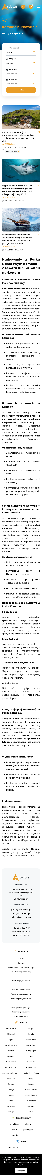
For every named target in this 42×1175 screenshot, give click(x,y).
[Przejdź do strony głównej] (10, 7)
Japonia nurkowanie (10, 1073)
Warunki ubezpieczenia (21, 994)
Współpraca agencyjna (21, 1007)
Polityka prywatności (21, 981)
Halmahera (11, 1062)
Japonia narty (13, 1147)
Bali (31, 1056)
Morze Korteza (31, 1089)
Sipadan (31, 1084)
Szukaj (21, 90)
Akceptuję (21, 1171)
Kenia (14, 1129)
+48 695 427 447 (21, 927)
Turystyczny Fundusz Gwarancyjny (21, 967)
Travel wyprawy (23, 1118)
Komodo (31, 1062)
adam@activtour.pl (21, 917)
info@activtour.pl (21, 913)
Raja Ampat (31, 1067)
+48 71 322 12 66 (21, 935)
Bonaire (31, 1034)
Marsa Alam (31, 1039)
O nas (21, 958)
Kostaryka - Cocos (31, 1073)
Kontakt (21, 963)
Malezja (31, 1078)
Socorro (11, 1095)
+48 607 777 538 (21, 931)
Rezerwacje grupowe (21, 1012)
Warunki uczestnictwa (21, 990)
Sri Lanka (11, 1106)
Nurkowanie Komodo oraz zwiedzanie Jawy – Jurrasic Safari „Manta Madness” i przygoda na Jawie (17, 239)
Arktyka (31, 1028)
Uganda (14, 1135)
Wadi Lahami (31, 1045)
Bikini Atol (11, 1034)
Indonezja (11, 1056)
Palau (11, 1101)
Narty (23, 1141)
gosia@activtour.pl (21, 909)
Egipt (11, 1039)
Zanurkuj (23, 1022)
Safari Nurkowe (11, 1045)
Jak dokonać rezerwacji (21, 972)
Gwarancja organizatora (21, 998)
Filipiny (11, 1051)
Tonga (11, 1112)
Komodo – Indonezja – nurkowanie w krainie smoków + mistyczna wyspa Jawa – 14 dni (18, 137)
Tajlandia (31, 1106)
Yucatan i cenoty (31, 1095)
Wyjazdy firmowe (21, 1016)
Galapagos (31, 1051)
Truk (31, 1112)
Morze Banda (10, 1067)
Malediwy (11, 1078)
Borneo (11, 1084)
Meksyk (11, 1089)
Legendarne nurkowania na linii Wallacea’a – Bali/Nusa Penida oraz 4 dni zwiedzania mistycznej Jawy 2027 (17, 190)
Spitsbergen (31, 1101)
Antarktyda (11, 1028)
